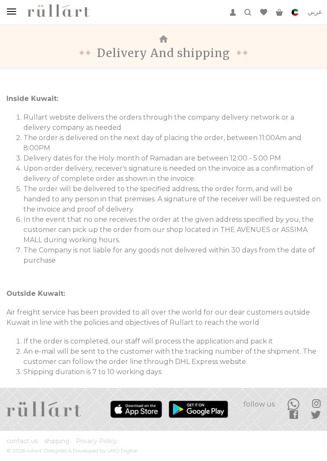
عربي (315, 11)
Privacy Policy (96, 441)
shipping (56, 441)
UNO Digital (122, 450)
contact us (22, 441)
